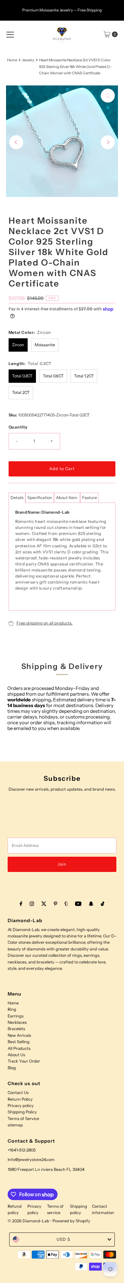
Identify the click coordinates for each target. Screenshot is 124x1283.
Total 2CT (21, 392)
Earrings (16, 1016)
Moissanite (45, 344)
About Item (67, 497)
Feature (89, 497)
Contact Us (18, 1092)
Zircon (18, 344)
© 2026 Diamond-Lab (28, 1221)
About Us (16, 1054)
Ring (12, 1009)
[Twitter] (43, 904)
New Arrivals (19, 1035)
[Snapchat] (91, 904)
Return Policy (20, 1099)
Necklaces (17, 1022)
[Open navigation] (10, 34)
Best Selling (19, 1041)
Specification (39, 497)
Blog (12, 1067)
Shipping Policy (22, 1112)
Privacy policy (21, 1105)
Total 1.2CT (84, 376)
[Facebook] (21, 904)
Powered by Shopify (71, 1221)
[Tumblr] (66, 904)
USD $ (63, 1239)
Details (17, 497)
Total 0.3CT (22, 376)
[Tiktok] (102, 904)
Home (12, 60)
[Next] (108, 142)
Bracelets (16, 1028)
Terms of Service (23, 1118)
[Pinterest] (55, 904)
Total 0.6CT (53, 376)
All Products (19, 1048)
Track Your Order (24, 1061)
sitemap (15, 1125)
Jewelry (28, 60)
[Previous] (16, 142)
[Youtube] (78, 904)
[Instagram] (32, 904)
